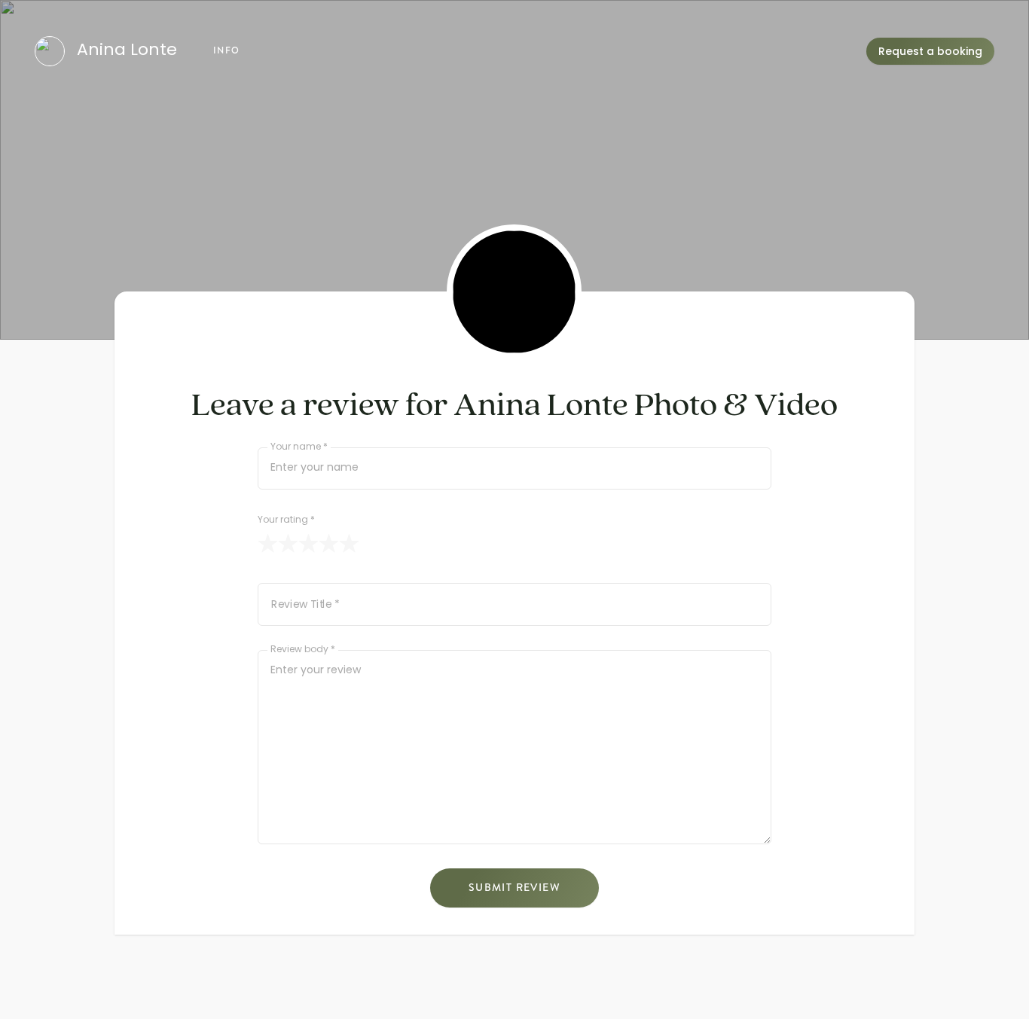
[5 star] (349, 543)
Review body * (302, 650)
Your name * (299, 448)
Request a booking (930, 52)
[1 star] (268, 543)
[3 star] (308, 543)
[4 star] (329, 543)
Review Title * (305, 605)
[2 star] (288, 543)
